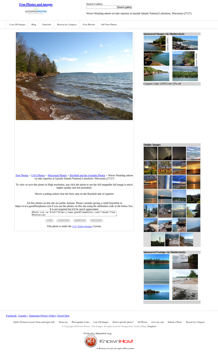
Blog (34, 24)
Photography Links (80, 322)
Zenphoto (151, 326)
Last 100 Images (17, 24)
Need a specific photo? (123, 322)
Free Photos (22, 175)
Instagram (34, 315)
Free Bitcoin (89, 24)
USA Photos (38, 175)
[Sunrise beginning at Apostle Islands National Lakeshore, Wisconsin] (150, 202)
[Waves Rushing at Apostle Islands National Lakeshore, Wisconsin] (165, 216)
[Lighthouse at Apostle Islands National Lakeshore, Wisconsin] (158, 245)
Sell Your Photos (109, 24)
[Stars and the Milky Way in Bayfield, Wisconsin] (150, 159)
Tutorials (46, 24)
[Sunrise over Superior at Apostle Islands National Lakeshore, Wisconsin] (193, 188)
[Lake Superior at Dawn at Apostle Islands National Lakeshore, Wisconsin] (165, 188)
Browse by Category (67, 24)
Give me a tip (157, 322)
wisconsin (96, 220)
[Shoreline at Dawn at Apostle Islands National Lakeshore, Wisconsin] (179, 188)
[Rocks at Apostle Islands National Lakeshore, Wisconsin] (150, 231)
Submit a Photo (175, 322)
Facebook (11, 315)
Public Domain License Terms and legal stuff (33, 322)
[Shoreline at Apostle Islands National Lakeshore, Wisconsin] (179, 231)
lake (49, 220)
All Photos (142, 322)
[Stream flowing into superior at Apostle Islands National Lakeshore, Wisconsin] (150, 216)
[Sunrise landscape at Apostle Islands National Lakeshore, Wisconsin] (150, 188)
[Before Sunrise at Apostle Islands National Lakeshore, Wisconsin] (193, 231)
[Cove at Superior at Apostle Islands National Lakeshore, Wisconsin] (193, 159)
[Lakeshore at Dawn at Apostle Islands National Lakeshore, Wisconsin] (165, 173)
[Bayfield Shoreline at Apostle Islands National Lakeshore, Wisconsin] (179, 202)
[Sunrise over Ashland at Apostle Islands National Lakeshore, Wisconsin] (193, 173)
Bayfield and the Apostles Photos (87, 175)
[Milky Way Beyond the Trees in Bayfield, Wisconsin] (165, 159)
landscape (63, 220)
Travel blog (63, 315)
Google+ (23, 315)
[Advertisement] (74, 144)
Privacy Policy (48, 315)
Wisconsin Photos (57, 175)
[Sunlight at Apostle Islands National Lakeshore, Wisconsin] (150, 173)
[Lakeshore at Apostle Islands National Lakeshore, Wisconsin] (193, 216)
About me (63, 322)
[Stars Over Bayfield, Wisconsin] (179, 159)
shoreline (80, 220)
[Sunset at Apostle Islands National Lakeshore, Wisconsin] (179, 216)
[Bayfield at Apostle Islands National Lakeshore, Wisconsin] (193, 202)
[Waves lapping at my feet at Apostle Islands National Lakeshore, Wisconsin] (172, 245)
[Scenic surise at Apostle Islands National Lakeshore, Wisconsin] (179, 173)
